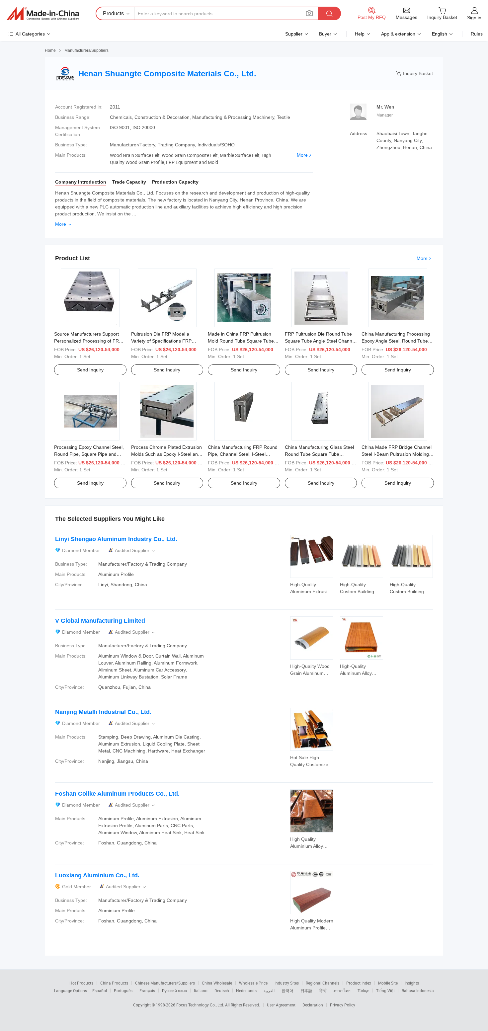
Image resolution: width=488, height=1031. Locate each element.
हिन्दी (323, 990)
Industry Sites (287, 983)
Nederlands (246, 990)
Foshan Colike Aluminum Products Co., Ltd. (117, 793)
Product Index (358, 983)
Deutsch (221, 990)
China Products (114, 983)
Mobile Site (388, 983)
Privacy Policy (342, 1004)
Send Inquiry (90, 369)
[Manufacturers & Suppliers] (43, 14)
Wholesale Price (253, 983)
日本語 (306, 990)
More (302, 155)
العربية (269, 990)
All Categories (30, 34)
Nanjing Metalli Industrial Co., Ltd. (103, 712)
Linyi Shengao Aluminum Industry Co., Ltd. (116, 539)
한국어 (287, 990)
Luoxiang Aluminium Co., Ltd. (97, 875)
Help (360, 34)
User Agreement (281, 1004)
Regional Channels (322, 983)
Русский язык (174, 990)
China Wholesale (217, 983)
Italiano (200, 990)
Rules (477, 34)
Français (147, 990)
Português (123, 990)
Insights (412, 983)
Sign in (474, 17)
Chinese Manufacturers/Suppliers (165, 983)
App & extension (398, 34)
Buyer (325, 34)
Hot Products (81, 983)
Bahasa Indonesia (418, 990)
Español (99, 990)
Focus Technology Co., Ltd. (200, 1004)
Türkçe (363, 990)
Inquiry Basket (414, 73)
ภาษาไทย (342, 990)
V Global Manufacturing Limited (100, 620)
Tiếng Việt (385, 990)
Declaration (312, 1004)
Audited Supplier (135, 550)
